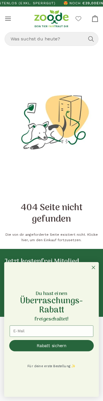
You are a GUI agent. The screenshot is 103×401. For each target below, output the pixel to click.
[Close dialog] (93, 267)
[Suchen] (91, 39)
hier (24, 240)
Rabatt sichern (51, 345)
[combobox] (51, 39)
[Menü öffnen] (13, 18)
